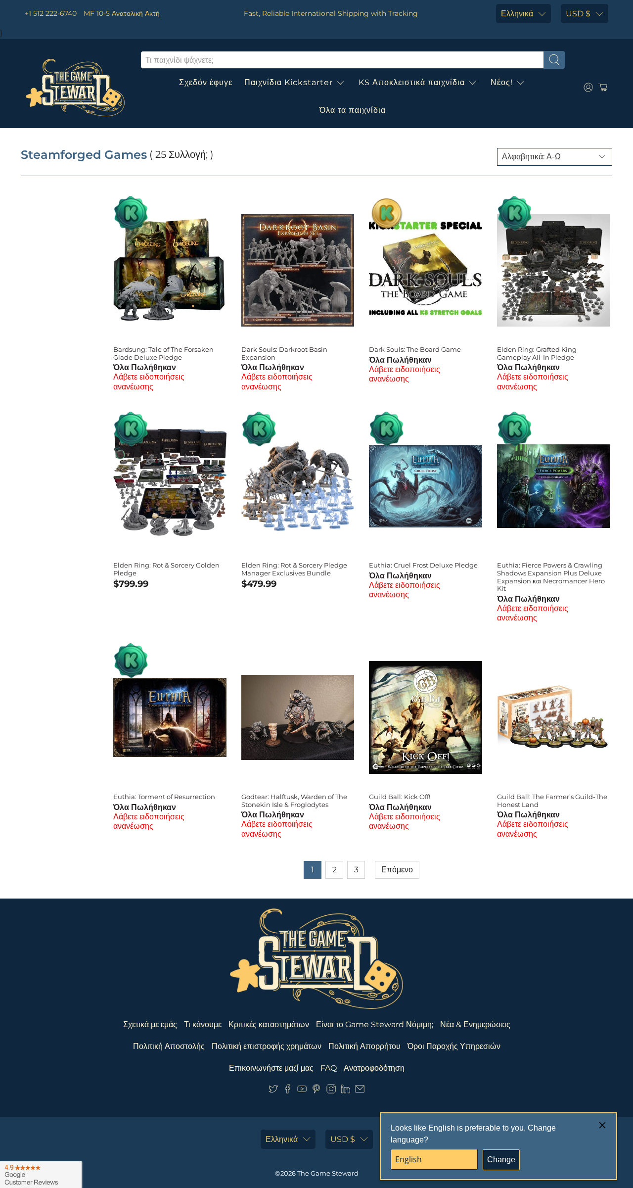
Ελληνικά (517, 13)
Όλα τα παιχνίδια (352, 110)
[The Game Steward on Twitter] (273, 1091)
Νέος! (502, 82)
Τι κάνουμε (203, 1024)
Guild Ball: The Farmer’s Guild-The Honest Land (552, 800)
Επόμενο (397, 869)
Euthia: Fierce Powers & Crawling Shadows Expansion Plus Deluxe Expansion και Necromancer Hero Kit (551, 576)
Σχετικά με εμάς (150, 1024)
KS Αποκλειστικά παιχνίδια (412, 82)
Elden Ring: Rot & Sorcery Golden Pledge (166, 569)
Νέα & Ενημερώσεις (475, 1024)
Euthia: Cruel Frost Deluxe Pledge (423, 565)
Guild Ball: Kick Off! (399, 797)
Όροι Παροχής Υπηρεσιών (453, 1046)
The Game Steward (328, 1173)
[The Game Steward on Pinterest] (316, 1091)
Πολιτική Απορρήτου (364, 1046)
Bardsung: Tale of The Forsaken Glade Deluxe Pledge (163, 353)
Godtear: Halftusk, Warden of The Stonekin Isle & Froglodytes (294, 800)
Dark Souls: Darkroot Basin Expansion (284, 353)
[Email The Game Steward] (359, 1091)
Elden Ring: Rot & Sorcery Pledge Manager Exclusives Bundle (294, 569)
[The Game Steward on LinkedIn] (345, 1091)
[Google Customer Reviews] (41, 1174)
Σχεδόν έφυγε (205, 82)
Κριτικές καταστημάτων (268, 1024)
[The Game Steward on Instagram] (331, 1091)
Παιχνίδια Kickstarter (288, 82)
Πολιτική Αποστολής (169, 1046)
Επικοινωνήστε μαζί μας (271, 1068)
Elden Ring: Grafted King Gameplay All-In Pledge (537, 353)
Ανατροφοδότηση (374, 1068)
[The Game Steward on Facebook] (287, 1091)
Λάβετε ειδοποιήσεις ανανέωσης (148, 381)
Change (501, 1159)
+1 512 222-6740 (51, 13)
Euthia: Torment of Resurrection (164, 797)
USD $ (578, 13)
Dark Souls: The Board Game (415, 349)
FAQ (328, 1068)
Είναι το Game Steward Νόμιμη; (374, 1024)
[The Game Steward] (75, 87)
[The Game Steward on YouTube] (302, 1091)
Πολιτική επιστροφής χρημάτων (266, 1046)
